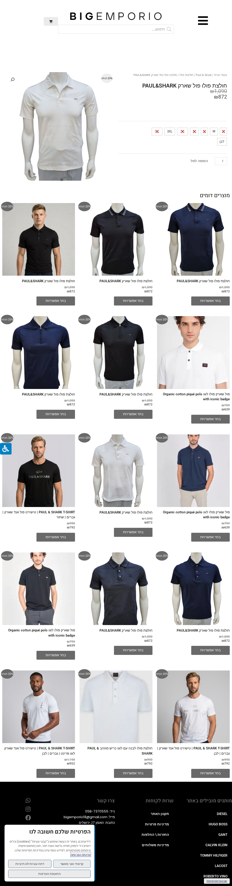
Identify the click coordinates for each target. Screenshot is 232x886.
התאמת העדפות (49, 874)
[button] (12, 80)
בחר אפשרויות (210, 301)
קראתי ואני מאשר (71, 864)
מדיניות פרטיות (157, 824)
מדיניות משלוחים (155, 845)
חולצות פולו (186, 75)
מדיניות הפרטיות (81, 855)
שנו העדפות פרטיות (217, 881)
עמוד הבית (220, 75)
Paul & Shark (204, 75)
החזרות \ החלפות (155, 835)
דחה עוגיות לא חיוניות (29, 864)
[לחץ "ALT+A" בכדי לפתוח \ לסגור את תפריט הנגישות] (6, 449)
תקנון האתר (160, 814)
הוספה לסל (199, 161)
